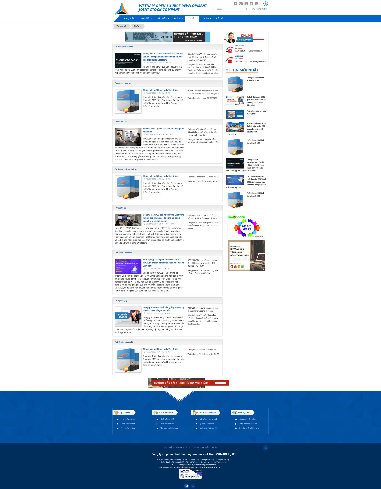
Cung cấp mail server (248, 424)
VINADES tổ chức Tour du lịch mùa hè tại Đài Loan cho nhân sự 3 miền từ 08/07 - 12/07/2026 (246, 129)
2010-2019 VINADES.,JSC (210, 467)
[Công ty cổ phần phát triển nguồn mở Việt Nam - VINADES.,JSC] (125, 11)
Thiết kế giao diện (167, 419)
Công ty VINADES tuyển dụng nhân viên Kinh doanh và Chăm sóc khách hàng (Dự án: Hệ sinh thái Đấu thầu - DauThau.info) (203, 319)
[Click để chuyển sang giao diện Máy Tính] (193, 486)
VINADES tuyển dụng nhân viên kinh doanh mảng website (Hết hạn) (203, 309)
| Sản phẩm (205, 447)
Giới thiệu (145, 18)
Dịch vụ (177, 18)
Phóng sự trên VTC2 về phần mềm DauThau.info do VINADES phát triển (203, 140)
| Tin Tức (186, 447)
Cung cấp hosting (128, 428)
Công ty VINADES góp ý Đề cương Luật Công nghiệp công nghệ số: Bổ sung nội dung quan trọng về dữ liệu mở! (163, 218)
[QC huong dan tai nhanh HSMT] (246, 255)
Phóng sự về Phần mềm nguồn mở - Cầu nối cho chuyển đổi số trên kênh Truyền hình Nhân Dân (203, 132)
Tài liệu (206, 18)
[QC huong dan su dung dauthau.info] (167, 36)
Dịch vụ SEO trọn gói (208, 428)
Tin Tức (191, 18)
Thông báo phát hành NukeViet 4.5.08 (203, 177)
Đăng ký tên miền (128, 424)
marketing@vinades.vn (258, 61)
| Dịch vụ (195, 447)
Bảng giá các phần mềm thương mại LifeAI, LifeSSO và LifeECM (203, 271)
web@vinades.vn (255, 51)
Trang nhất (129, 18)
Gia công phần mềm (247, 419)
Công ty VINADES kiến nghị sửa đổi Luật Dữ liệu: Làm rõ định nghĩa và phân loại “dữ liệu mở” (202, 57)
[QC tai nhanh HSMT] (190, 383)
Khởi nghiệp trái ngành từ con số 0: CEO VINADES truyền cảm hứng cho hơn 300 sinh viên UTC (163, 262)
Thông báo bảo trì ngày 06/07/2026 (202, 98)
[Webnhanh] (246, 226)
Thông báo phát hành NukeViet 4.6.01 (161, 90)
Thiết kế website (128, 419)
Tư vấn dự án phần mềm (249, 428)
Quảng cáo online (207, 424)
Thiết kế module (167, 424)
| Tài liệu (214, 447)
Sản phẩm (162, 18)
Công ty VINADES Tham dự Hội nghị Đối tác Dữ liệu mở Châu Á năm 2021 (203, 216)
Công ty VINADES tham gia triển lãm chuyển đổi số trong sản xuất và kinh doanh (203, 226)
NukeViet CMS (174, 467)
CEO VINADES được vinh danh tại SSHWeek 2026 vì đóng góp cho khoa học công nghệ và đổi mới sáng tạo (246, 182)
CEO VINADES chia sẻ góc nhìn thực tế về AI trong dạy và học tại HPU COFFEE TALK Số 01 (203, 263)
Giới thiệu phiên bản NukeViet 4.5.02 (203, 181)
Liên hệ (219, 18)
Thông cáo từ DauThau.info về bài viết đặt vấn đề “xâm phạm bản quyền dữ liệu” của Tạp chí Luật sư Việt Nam (163, 56)
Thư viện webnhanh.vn (169, 428)
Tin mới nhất (245, 70)
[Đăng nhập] (265, 3)
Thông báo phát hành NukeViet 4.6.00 (203, 349)
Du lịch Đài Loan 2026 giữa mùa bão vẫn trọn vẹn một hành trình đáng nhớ (203, 92)
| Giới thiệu (177, 447)
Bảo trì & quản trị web (208, 419)
